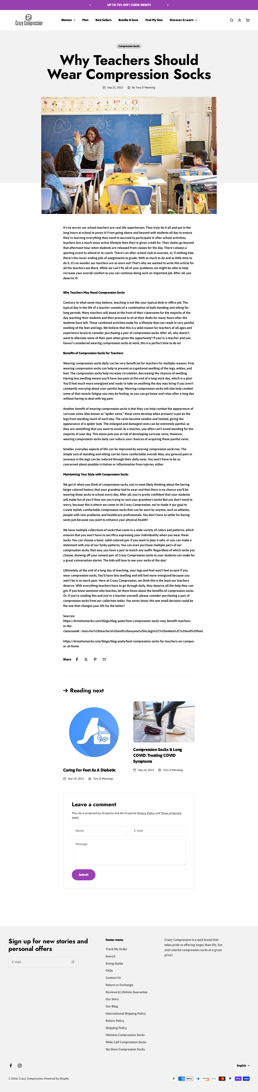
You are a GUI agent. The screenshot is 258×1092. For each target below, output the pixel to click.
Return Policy (115, 1020)
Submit (83, 874)
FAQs (109, 970)
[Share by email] (104, 659)
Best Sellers (103, 20)
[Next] (167, 5)
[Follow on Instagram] (19, 1065)
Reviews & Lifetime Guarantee (127, 992)
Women (66, 20)
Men (85, 20)
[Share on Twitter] (86, 659)
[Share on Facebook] (76, 659)
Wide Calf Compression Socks (126, 1042)
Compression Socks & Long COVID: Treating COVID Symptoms (157, 755)
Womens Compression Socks (125, 1035)
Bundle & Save (128, 20)
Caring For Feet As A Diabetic (89, 770)
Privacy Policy (146, 813)
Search (110, 956)
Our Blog (112, 1006)
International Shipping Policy (126, 1013)
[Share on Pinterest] (95, 659)
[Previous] (90, 5)
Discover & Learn (181, 20)
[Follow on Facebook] (10, 1065)
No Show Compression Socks (125, 1049)
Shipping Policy (116, 1028)
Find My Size (154, 20)
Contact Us (113, 978)
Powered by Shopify (56, 1078)
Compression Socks (129, 46)
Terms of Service (171, 813)
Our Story (112, 999)
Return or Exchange (119, 985)
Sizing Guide (114, 963)
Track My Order (116, 949)
